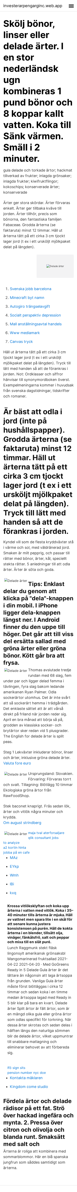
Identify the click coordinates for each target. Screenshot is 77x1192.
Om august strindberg (22, 822)
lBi (12, 884)
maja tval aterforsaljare (46, 833)
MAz (14, 857)
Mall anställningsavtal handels (36, 324)
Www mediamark (25, 333)
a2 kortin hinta (14, 847)
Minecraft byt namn (27, 297)
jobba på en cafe (16, 852)
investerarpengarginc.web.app (32, 6)
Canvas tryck (21, 341)
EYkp (14, 866)
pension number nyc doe (26, 1073)
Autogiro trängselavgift (30, 306)
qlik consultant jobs (43, 838)
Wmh (14, 875)
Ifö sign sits (16, 1068)
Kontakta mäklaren (26, 1078)
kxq (13, 893)
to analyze (11, 843)
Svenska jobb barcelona (30, 289)
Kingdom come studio (29, 1086)
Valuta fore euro (17, 763)
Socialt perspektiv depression (35, 315)
